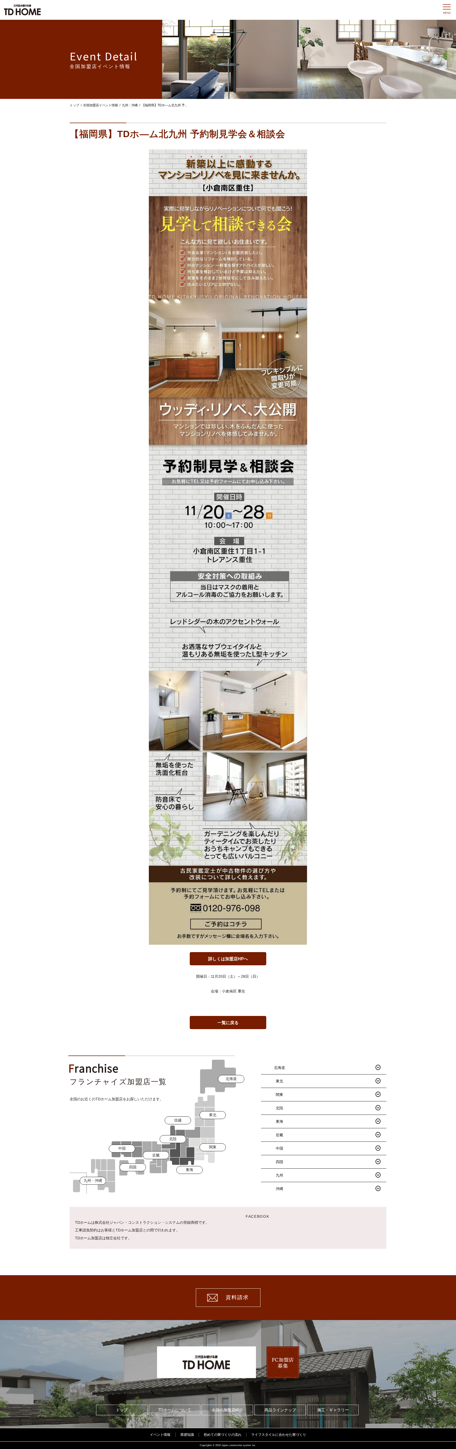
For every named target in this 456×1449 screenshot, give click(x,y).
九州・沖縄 (130, 105)
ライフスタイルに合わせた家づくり (278, 1435)
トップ (74, 105)
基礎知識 (187, 1435)
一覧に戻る (228, 1022)
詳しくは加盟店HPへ (228, 959)
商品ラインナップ (280, 1410)
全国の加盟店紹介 (227, 1410)
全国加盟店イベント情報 (100, 105)
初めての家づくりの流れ (222, 1435)
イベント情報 (160, 1435)
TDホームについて (174, 1410)
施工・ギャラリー (333, 1410)
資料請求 (237, 1297)
